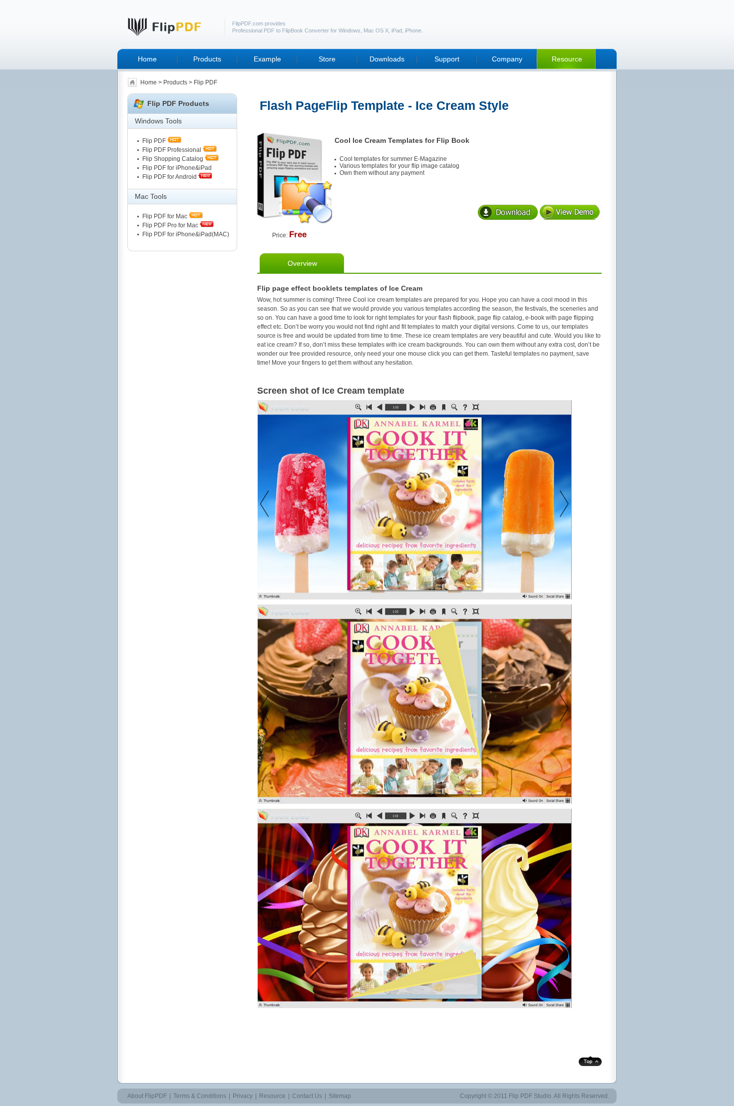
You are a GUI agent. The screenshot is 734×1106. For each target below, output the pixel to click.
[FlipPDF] (171, 34)
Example (267, 59)
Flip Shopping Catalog (172, 158)
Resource (567, 59)
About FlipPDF (147, 1096)
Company (507, 59)
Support (446, 59)
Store (327, 59)
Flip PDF (154, 140)
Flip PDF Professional (171, 149)
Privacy (243, 1096)
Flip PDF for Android (169, 176)
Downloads (386, 59)
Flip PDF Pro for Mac (170, 225)
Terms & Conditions (199, 1096)
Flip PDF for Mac (164, 216)
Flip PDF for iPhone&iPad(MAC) (185, 234)
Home (147, 59)
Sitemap (340, 1096)
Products (207, 59)
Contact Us (307, 1096)
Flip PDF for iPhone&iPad (177, 167)
